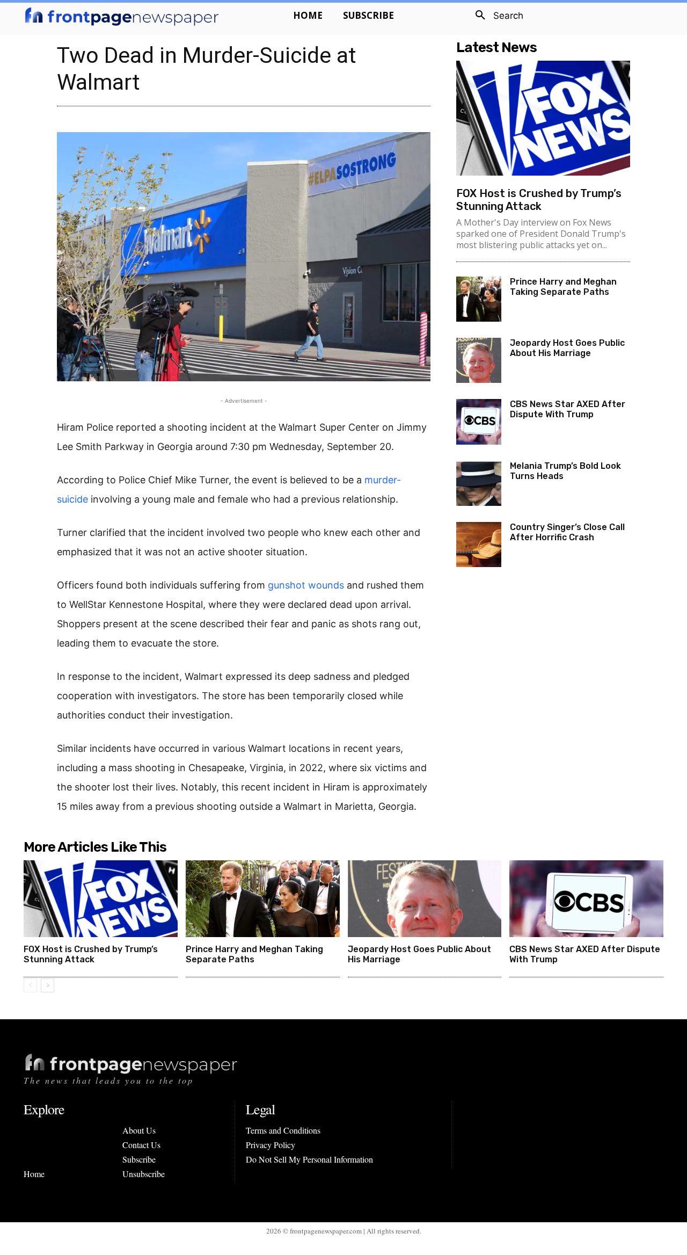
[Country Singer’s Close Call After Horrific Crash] (478, 544)
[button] (495, 15)
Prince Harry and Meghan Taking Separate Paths (563, 287)
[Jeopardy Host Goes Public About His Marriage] (478, 360)
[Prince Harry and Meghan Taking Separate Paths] (478, 299)
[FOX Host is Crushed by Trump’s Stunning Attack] (543, 118)
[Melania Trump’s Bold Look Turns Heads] (478, 483)
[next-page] (47, 985)
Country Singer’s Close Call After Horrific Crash (567, 532)
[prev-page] (30, 985)
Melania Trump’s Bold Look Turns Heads (565, 471)
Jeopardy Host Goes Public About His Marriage (567, 348)
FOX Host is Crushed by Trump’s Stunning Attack (539, 200)
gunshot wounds (306, 585)
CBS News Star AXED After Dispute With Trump (567, 409)
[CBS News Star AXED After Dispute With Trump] (478, 421)
